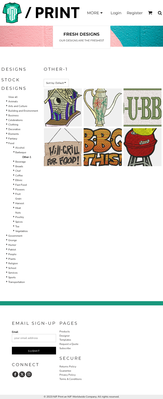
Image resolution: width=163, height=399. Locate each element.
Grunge (12, 240)
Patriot (12, 249)
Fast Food (21, 185)
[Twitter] (22, 374)
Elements (13, 134)
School (12, 268)
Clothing (13, 124)
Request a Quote (68, 344)
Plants (12, 259)
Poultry (19, 217)
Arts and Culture (17, 106)
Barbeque (20, 152)
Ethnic (18, 180)
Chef (18, 171)
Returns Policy (67, 366)
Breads (19, 166)
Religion (13, 263)
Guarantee (65, 370)
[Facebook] (15, 374)
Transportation (16, 282)
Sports (12, 277)
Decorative (14, 129)
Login (116, 13)
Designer (64, 335)
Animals (13, 101)
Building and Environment (23, 110)
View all (13, 97)
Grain (18, 198)
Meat (18, 208)
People (12, 254)
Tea (17, 226)
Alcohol (20, 147)
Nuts (18, 212)
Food (11, 143)
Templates (65, 339)
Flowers (20, 189)
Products (64, 331)
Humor (12, 245)
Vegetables (21, 231)
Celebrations (15, 120)
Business (13, 115)
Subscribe (65, 348)
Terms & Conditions (70, 379)
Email (15, 332)
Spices (19, 221)
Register (135, 13)
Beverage (20, 161)
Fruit (18, 194)
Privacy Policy (67, 375)
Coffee (19, 175)
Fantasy (12, 138)
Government (15, 235)
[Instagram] (29, 374)
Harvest (19, 203)
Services (13, 272)
